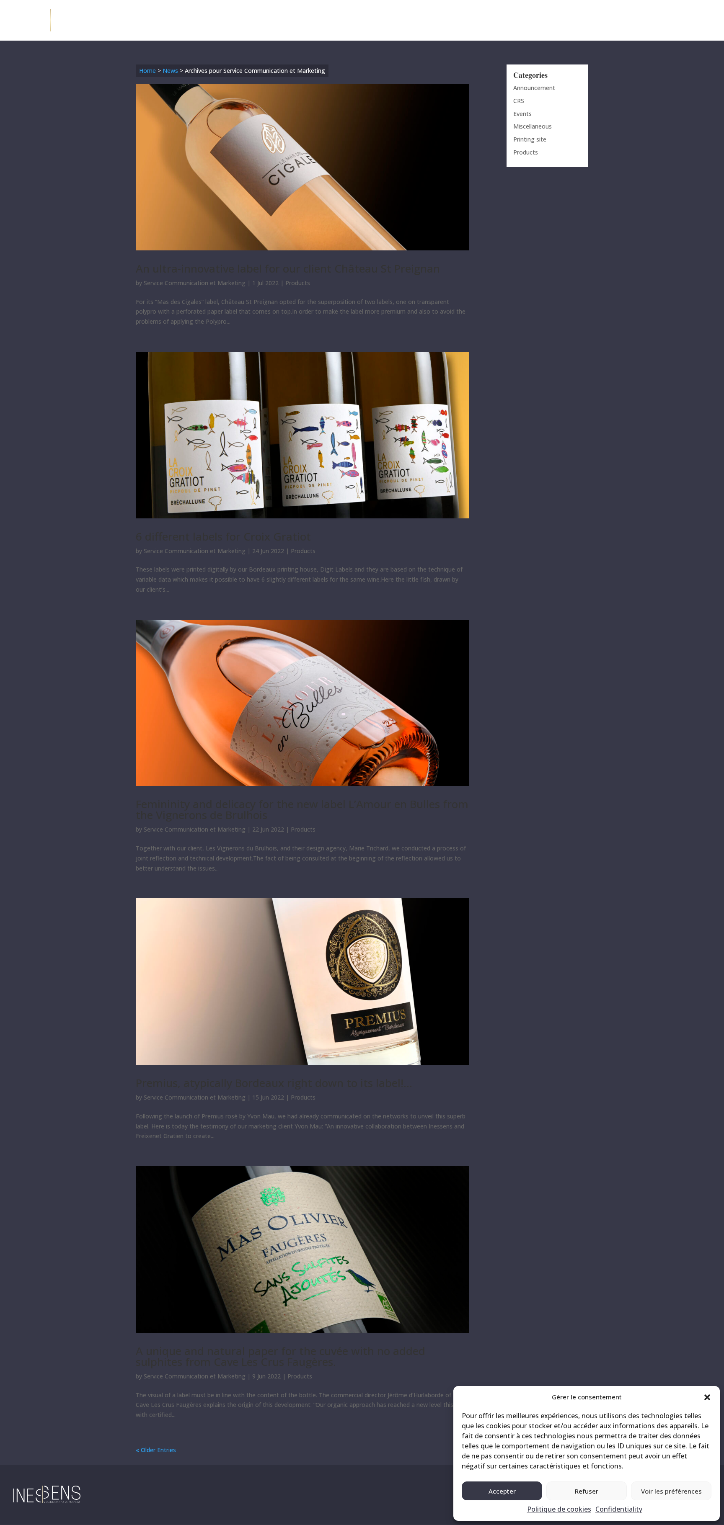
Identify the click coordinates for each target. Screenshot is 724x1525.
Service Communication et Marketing (195, 283)
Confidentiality (618, 1509)
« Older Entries (156, 1450)
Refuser (586, 1491)
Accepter (502, 1491)
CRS (518, 101)
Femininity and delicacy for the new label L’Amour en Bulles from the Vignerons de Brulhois (302, 809)
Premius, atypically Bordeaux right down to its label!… (274, 1082)
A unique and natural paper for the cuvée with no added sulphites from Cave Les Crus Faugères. (280, 1356)
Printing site (529, 139)
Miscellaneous (532, 126)
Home (147, 71)
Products (297, 283)
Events (522, 114)
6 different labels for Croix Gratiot (223, 536)
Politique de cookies (559, 1509)
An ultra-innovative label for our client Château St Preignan (288, 268)
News (170, 71)
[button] (707, 1397)
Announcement (534, 88)
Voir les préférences (671, 1491)
